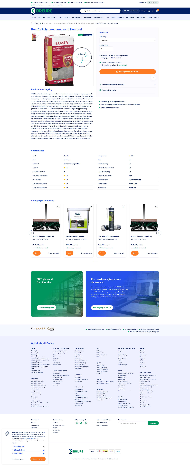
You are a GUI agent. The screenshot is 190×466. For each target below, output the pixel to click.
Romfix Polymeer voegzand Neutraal (107, 23)
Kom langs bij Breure (100, 308)
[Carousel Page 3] (95, 260)
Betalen (142, 399)
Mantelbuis (130, 17)
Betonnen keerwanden (125, 391)
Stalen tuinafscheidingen (82, 366)
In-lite (141, 361)
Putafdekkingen (123, 364)
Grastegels (34, 397)
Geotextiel (56, 359)
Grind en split (57, 357)
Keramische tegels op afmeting (40, 364)
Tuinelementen (77, 17)
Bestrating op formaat (37, 381)
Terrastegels (35, 355)
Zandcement (122, 389)
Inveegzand (56, 383)
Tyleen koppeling (101, 367)
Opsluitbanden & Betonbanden (40, 403)
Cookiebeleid (101, 458)
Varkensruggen (35, 401)
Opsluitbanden (35, 370)
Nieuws (33, 422)
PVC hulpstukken (101, 353)
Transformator (79, 403)
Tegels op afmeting (37, 372)
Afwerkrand (78, 359)
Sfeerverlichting (79, 395)
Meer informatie (54, 253)
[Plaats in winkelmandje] (37, 253)
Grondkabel (99, 400)
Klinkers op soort (36, 393)
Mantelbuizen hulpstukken (104, 398)
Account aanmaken (145, 407)
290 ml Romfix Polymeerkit (108, 236)
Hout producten (122, 399)
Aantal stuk (103, 45)
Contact (142, 395)
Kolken (120, 353)
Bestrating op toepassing (38, 385)
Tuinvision (143, 366)
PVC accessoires (101, 355)
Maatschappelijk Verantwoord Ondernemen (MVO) (148, 386)
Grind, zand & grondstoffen (52, 17)
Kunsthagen (78, 381)
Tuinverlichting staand (81, 391)
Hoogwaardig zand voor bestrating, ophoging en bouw (61, 352)
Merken (142, 348)
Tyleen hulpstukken (102, 369)
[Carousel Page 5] (97, 260)
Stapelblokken (79, 353)
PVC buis (99, 351)
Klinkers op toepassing (38, 387)
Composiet (78, 368)
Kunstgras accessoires (81, 379)
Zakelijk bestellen (145, 405)
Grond (55, 355)
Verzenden (153, 423)
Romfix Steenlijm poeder (75, 236)
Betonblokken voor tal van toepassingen (125, 374)
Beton (150, 17)
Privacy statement (91, 458)
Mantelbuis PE (100, 394)
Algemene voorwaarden (78, 458)
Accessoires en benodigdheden (57, 378)
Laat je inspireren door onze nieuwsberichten (148, 376)
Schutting (77, 355)
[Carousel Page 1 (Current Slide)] (93, 260)
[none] (85, 11)
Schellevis (143, 353)
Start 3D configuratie (46, 308)
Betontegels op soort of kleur (39, 359)
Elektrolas (99, 373)
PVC (107, 17)
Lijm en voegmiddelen (64, 17)
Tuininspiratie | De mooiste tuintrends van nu (148, 380)
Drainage (120, 17)
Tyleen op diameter (102, 371)
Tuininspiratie (35, 425)
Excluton (142, 351)
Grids (54, 361)
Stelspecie (121, 387)
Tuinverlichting (99, 17)
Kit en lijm (55, 385)
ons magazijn (123, 65)
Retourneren (143, 401)
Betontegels (34, 353)
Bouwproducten (123, 405)
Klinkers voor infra (36, 395)
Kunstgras (88, 17)
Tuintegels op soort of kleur (39, 357)
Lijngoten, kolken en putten (141, 17)
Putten (120, 362)
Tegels (33, 17)
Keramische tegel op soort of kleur (39, 367)
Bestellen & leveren (145, 397)
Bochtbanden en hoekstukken (40, 407)
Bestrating (41, 17)
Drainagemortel (57, 381)
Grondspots (78, 405)
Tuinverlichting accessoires (83, 401)
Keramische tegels (36, 362)
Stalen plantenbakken (81, 361)
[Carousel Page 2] (94, 260)
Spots (76, 393)
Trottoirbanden (35, 405)
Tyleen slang (100, 365)
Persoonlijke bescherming (126, 407)
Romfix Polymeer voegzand (86, 23)
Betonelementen (80, 357)
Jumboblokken (35, 399)
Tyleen (113, 17)
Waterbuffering (122, 355)
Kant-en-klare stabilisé (125, 383)
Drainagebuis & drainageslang (105, 381)
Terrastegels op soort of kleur (40, 361)
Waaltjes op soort (36, 391)
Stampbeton (121, 385)
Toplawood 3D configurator (148, 391)
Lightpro (142, 359)
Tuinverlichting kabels (81, 397)
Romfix (142, 357)
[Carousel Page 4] (96, 260)
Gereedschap (122, 401)
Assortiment (47, 23)
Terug (36, 23)
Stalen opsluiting (79, 364)
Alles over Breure (145, 372)
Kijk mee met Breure (146, 393)
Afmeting (102, 37)
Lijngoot (120, 351)
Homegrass (143, 355)
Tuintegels (34, 351)
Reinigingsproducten (124, 403)
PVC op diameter (101, 357)
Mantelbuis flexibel (102, 392)
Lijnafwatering (122, 357)
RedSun (142, 362)
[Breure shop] (41, 11)
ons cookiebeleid (28, 438)
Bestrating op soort (36, 383)
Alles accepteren (38, 459)
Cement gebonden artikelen (61, 375)
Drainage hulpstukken (102, 383)
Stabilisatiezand (123, 381)
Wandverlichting (79, 399)
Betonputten (121, 379)
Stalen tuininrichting (80, 362)
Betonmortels (57, 364)
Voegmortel (72, 23)
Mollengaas (56, 362)
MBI (141, 364)
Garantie (142, 403)
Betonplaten (121, 377)
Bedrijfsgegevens (145, 389)
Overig (156, 17)
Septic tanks (121, 359)
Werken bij (143, 383)
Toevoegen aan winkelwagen (129, 71)
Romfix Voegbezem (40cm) (43, 236)
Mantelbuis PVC (101, 396)
